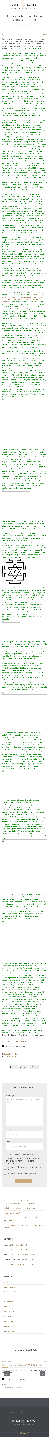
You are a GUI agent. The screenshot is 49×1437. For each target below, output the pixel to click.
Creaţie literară (9, 1292)
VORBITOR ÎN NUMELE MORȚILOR (22, 1264)
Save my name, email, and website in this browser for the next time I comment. (24, 1160)
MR (3, 34)
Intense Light (8, 1297)
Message (10, 1096)
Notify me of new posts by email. (21, 1173)
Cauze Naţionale (10, 1054)
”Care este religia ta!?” (12, 1213)
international (8, 1302)
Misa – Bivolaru (9, 1311)
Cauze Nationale (10, 1056)
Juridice (7, 1307)
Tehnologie (8, 1326)
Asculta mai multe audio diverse (14, 1041)
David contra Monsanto (26, 1255)
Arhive (6, 1282)
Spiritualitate (8, 1321)
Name (9, 1129)
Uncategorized (9, 1331)
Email (8, 1142)
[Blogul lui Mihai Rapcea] (24, 5)
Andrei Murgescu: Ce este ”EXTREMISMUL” (20, 1208)
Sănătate (7, 1316)
